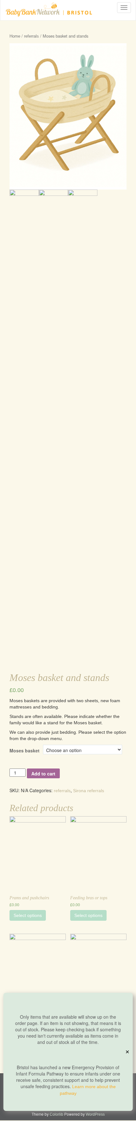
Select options (28, 915)
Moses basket (24, 750)
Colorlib (56, 1114)
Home (14, 36)
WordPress (95, 1114)
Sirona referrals (88, 790)
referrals (31, 36)
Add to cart (43, 773)
